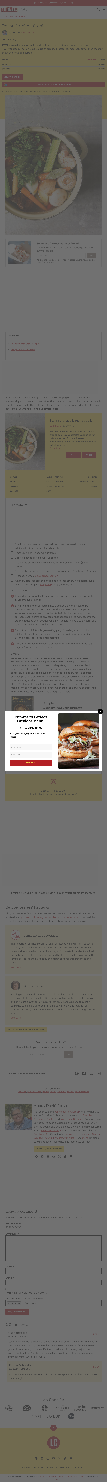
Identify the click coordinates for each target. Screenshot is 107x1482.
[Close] (100, 711)
